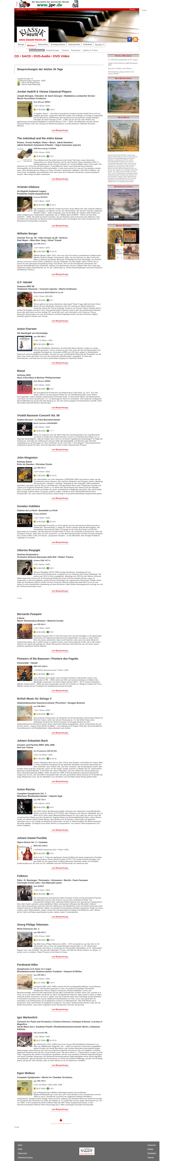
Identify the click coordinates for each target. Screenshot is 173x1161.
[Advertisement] (46, 604)
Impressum (152, 1145)
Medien (31, 45)
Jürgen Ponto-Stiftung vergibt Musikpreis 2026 (123, 64)
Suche (99, 45)
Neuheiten (76, 50)
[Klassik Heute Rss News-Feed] (135, 41)
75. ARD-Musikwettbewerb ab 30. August (123, 60)
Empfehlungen (52, 50)
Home (21, 44)
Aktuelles (43, 44)
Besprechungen (37, 50)
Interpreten (74, 44)
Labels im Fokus (90, 50)
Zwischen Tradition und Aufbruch (120, 68)
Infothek (87, 44)
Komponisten (58, 44)
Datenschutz (22, 1153)
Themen (65, 50)
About (20, 1145)
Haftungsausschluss (25, 1157)
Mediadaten (152, 1153)
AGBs (20, 1149)
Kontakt (150, 1149)
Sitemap (132, 9)
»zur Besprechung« (60, 130)
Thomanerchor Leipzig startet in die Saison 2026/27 (121, 73)
